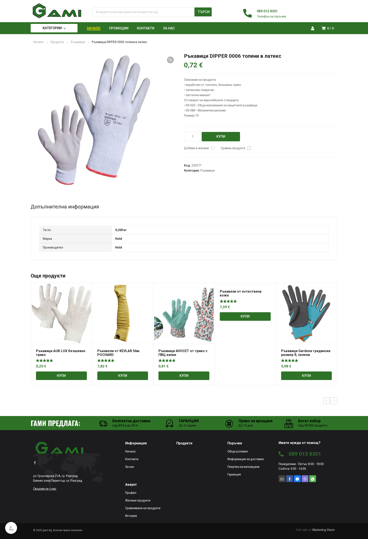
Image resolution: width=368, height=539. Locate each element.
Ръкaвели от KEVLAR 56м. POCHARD (118, 353)
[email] (282, 478)
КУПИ (220, 136)
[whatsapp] (312, 478)
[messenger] (297, 478)
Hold (118, 238)
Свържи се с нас (44, 488)
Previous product (326, 400)
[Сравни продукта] (249, 148)
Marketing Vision (323, 530)
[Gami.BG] (57, 11)
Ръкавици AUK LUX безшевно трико (60, 353)
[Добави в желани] (213, 148)
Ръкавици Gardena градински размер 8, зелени (305, 353)
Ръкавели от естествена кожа (241, 293)
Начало (38, 42)
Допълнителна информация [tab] (65, 207)
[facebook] (35, 462)
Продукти (57, 42)
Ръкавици (78, 42)
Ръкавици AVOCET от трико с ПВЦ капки (182, 353)
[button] (170, 59)
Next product (334, 400)
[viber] (305, 478)
